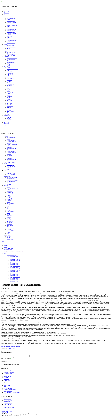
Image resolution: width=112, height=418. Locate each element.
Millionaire (9, 96)
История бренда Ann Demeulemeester (13, 251)
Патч (8, 63)
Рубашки (9, 26)
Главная (6, 245)
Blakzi (8, 75)
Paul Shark (9, 103)
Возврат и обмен (8, 374)
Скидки (6, 377)
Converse (9, 81)
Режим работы (7, 376)
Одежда (6, 17)
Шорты (9, 41)
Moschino (9, 97)
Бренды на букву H (15, 266)
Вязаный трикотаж (11, 22)
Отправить (3, 361)
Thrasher (9, 110)
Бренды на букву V (15, 278)
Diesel (8, 82)
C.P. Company (10, 78)
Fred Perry (9, 85)
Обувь (5, 44)
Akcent (8, 67)
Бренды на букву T (15, 275)
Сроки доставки (8, 373)
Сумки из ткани (11, 55)
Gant (8, 86)
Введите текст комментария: (8, 357)
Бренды (6, 66)
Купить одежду (8, 403)
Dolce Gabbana (10, 84)
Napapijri (9, 99)
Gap (8, 88)
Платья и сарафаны (12, 25)
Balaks (8, 70)
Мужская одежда (11, 30)
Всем (5, 14)
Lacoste (8, 95)
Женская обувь (10, 45)
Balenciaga (9, 71)
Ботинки (9, 48)
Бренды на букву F (14, 263)
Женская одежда (11, 18)
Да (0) (9, 348)
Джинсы (9, 23)
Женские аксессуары (12, 58)
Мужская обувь (11, 47)
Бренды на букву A (9, 249)
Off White (9, 100)
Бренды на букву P (14, 271)
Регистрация (7, 385)
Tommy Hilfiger (10, 111)
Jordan (8, 91)
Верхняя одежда (11, 21)
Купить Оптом (7, 399)
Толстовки (9, 27)
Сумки (5, 51)
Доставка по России (9, 372)
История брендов (8, 248)
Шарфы (9, 65)
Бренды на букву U (15, 277)
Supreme (9, 107)
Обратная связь (8, 388)
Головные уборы (11, 59)
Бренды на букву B (15, 257)
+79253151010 (4, 412)
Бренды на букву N (15, 270)
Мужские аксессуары (12, 60)
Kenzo (8, 93)
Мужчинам (6, 13)
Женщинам (6, 11)
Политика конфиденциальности (12, 392)
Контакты (6, 379)
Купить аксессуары (9, 407)
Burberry (9, 77)
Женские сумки (11, 52)
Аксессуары (7, 56)
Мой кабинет (7, 387)
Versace (8, 113)
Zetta (8, 114)
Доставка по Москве (9, 370)
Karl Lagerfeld (10, 92)
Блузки (8, 19)
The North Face (10, 108)
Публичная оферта (8, 393)
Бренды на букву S (14, 274)
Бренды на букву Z (15, 281)
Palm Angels (10, 102)
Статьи (5, 247)
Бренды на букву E (15, 262)
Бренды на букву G (15, 264)
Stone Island (10, 106)
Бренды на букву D (15, 260)
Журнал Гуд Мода (5, 346)
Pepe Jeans (9, 104)
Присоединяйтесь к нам (7, 409)
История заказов (8, 391)
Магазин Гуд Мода (15, 346)
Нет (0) (13, 348)
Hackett (8, 89)
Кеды (8, 49)
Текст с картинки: (5, 358)
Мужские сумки (11, 54)
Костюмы (9, 36)
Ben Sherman (10, 73)
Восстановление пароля (10, 389)
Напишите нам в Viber (6, 411)
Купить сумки (7, 405)
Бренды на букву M (15, 268)
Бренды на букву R (15, 272)
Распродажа (7, 115)
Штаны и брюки (11, 43)
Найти (2, 241)
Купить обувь (7, 404)
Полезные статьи (8, 400)
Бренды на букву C (15, 259)
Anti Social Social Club (12, 69)
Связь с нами (7, 380)
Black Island (10, 74)
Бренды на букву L (15, 267)
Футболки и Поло (11, 29)
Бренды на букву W (15, 279)
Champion (9, 80)
